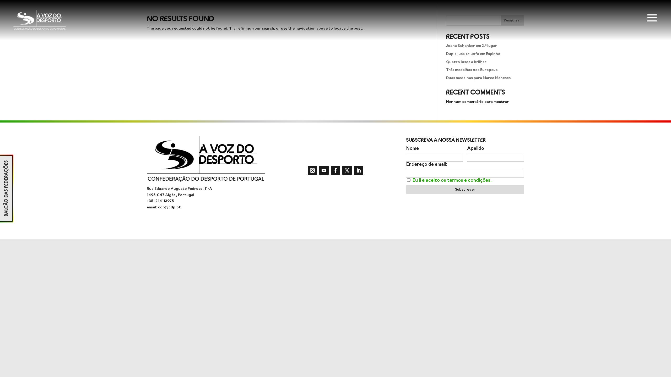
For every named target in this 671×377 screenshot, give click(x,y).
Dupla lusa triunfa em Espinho (473, 54)
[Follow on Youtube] (324, 170)
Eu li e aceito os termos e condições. (451, 180)
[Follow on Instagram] (312, 170)
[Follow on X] (347, 170)
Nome (412, 148)
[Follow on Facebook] (335, 170)
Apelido (475, 148)
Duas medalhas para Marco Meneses (478, 78)
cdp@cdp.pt (169, 207)
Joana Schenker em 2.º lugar (471, 46)
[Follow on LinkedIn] (358, 170)
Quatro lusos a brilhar (466, 62)
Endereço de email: (426, 164)
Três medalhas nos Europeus (471, 70)
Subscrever (465, 189)
